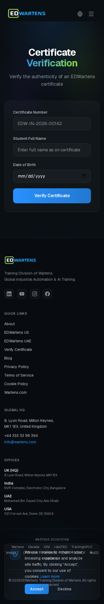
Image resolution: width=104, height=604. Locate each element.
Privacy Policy (16, 366)
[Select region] (80, 14)
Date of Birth (24, 164)
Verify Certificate (52, 195)
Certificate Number (30, 112)
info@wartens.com (20, 442)
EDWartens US (16, 332)
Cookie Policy (16, 383)
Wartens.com (15, 392)
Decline (64, 589)
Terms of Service (19, 375)
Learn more (50, 576)
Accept (36, 589)
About (9, 323)
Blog (8, 358)
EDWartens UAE (17, 341)
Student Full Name (29, 138)
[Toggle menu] (91, 14)
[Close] (91, 552)
